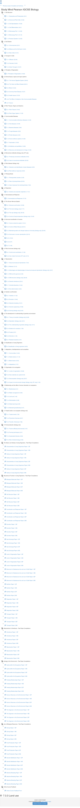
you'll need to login (46, 801)
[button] (1, 1)
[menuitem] (1, 3)
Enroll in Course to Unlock (40, 803)
